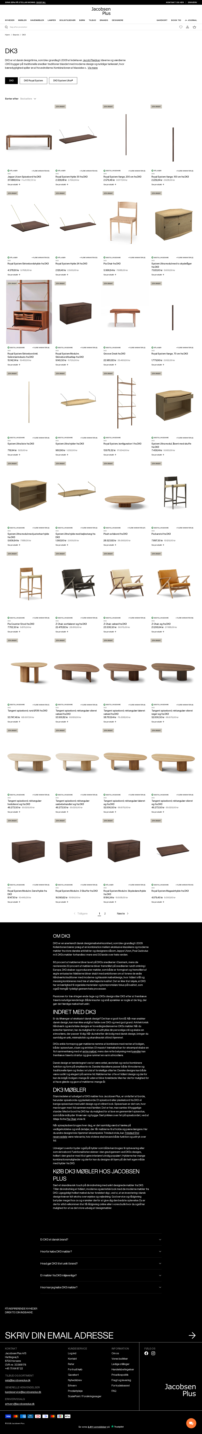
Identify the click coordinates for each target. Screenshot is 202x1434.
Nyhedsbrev (75, 1380)
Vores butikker (120, 1358)
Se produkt (14, 184)
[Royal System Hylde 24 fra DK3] (77, 222)
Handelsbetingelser (123, 1369)
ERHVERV (192, 2)
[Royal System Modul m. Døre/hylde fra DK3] (29, 849)
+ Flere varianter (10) (40, 171)
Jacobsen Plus (18, 1423)
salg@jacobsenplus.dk (17, 1380)
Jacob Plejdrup (91, 60)
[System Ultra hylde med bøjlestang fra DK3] (77, 492)
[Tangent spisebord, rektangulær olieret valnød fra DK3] (77, 669)
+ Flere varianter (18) (184, 618)
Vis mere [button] (93, 68)
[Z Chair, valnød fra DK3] (125, 582)
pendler (136, 1051)
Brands (16, 35)
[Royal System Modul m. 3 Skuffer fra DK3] (77, 849)
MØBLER (22, 20)
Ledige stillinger (121, 1364)
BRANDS (104, 20)
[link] (80, 913)
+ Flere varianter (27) (136, 528)
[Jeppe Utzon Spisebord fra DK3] (29, 135)
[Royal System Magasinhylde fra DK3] (173, 849)
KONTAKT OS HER (175, 2)
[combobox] (52, 27)
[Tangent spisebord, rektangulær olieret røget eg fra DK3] (173, 669)
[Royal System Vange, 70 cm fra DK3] (173, 312)
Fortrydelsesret (121, 1385)
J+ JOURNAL (191, 20)
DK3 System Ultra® (63, 80)
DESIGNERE (117, 20)
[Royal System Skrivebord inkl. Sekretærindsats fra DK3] (29, 312)
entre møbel (89, 1051)
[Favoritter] (180, 27)
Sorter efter (11, 99)
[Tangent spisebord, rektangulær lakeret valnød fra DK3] (125, 669)
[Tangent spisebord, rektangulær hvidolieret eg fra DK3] (29, 759)
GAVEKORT (162, 20)
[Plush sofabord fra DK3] (125, 492)
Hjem (7, 35)
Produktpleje (75, 1391)
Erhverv (72, 1385)
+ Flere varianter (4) (40, 347)
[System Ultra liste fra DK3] (29, 402)
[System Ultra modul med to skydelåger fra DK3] (173, 222)
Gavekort (73, 1374)
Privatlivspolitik (120, 1374)
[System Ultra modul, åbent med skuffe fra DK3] (173, 402)
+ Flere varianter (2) (184, 257)
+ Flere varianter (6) (40, 438)
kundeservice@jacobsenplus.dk (23, 1392)
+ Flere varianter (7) (41, 704)
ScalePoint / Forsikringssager (84, 1396)
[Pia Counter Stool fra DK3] (29, 582)
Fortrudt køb (75, 1369)
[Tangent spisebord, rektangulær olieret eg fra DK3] (173, 759)
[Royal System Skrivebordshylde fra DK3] (29, 222)
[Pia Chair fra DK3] (125, 222)
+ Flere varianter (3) (136, 347)
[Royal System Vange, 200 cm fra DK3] (125, 135)
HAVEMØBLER (37, 20)
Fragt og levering (121, 1380)
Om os (115, 1353)
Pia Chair (71, 1119)
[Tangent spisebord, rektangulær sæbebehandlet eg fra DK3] (77, 759)
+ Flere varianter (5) (136, 171)
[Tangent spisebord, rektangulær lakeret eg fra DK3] (125, 759)
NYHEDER (9, 20)
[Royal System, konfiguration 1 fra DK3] (125, 402)
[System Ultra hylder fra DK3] (77, 402)
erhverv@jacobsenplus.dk (20, 1404)
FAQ (114, 1391)
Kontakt (72, 1358)
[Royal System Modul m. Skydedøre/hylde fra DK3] (125, 849)
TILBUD (92, 20)
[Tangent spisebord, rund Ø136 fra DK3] (29, 669)
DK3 (24, 35)
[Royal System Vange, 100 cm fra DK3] (173, 135)
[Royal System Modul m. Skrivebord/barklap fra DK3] (77, 312)
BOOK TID (176, 20)
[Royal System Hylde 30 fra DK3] (77, 135)
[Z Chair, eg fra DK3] (173, 582)
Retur (71, 1364)
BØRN (82, 20)
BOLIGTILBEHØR (67, 20)
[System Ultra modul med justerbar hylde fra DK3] (29, 492)
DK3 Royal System (33, 80)
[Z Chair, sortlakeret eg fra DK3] (77, 582)
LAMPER (52, 20)
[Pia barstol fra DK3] (173, 492)
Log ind (72, 1353)
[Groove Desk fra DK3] (125, 312)
